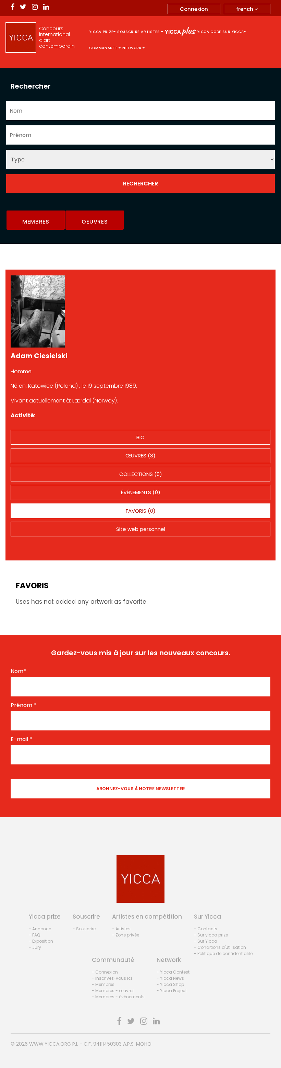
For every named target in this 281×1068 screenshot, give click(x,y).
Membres (35, 222)
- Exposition (41, 941)
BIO (140, 437)
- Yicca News (170, 978)
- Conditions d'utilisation (220, 947)
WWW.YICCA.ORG (50, 1044)
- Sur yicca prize (211, 935)
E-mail (21, 739)
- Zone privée (125, 935)
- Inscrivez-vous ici (112, 978)
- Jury (35, 947)
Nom (18, 671)
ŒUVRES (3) (140, 455)
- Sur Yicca (205, 941)
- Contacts (205, 929)
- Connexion (105, 972)
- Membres (103, 984)
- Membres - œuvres (113, 990)
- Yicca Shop (170, 984)
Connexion (194, 9)
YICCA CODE (209, 31)
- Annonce (40, 929)
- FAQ (34, 935)
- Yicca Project (172, 990)
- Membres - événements (118, 997)
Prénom (23, 705)
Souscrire (128, 31)
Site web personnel (140, 529)
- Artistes (121, 929)
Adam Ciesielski (39, 356)
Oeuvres (95, 222)
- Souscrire (84, 929)
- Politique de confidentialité (223, 953)
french (245, 9)
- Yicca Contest (173, 972)
